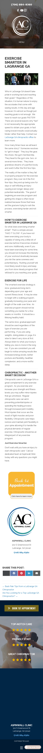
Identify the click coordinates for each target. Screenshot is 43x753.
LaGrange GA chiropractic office (19, 137)
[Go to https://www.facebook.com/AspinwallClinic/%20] (18, 10)
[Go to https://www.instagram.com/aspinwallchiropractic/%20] (25, 10)
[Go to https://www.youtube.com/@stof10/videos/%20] (21, 10)
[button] (22, 608)
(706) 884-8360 (21, 4)
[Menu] (21, 748)
